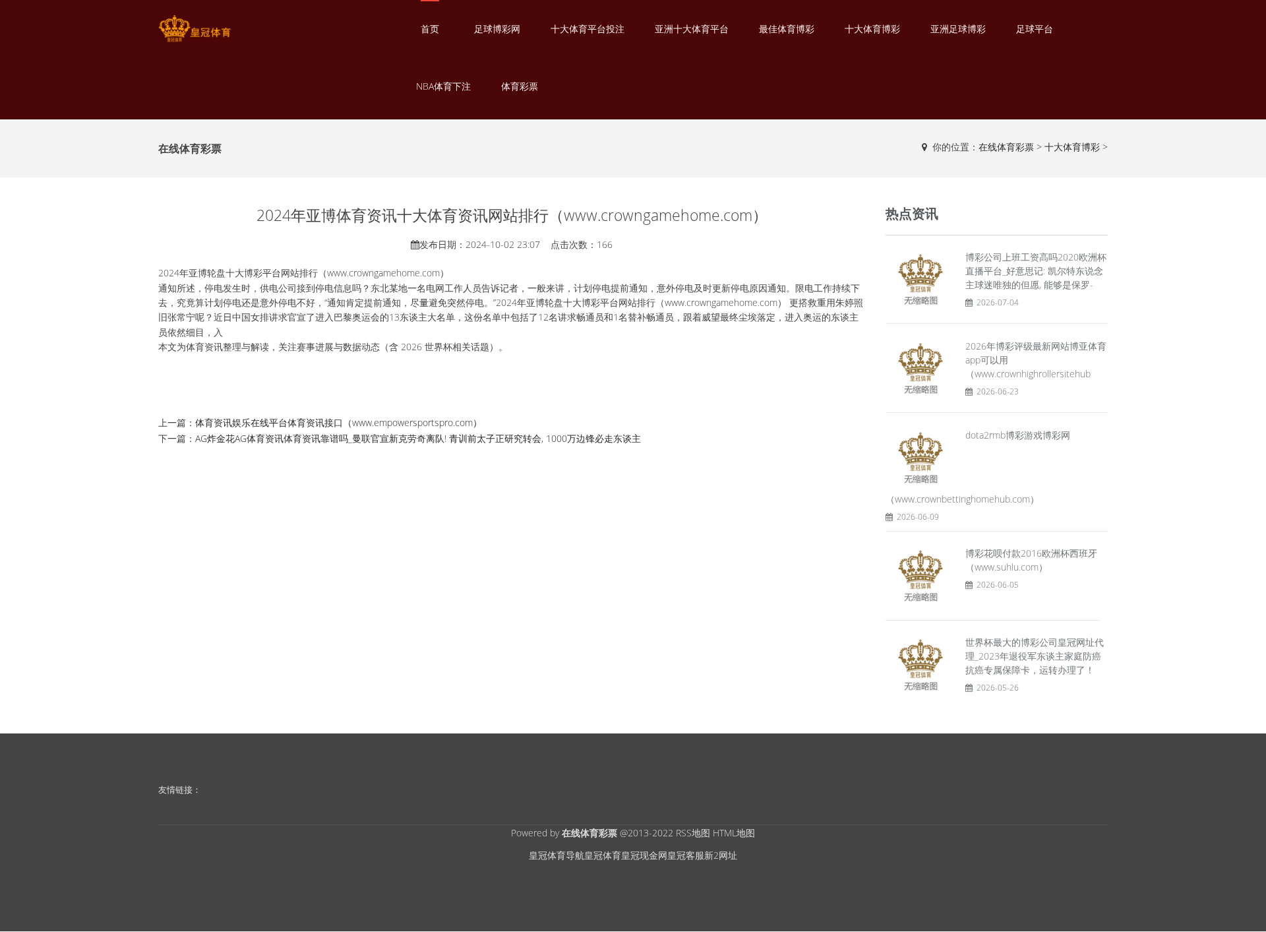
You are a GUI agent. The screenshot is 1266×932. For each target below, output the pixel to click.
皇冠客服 (685, 855)
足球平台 (1034, 28)
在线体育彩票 (1006, 146)
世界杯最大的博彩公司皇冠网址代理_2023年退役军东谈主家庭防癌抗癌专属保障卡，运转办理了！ (1034, 656)
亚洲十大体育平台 (692, 28)
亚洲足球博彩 (958, 28)
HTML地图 (734, 832)
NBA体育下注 (443, 86)
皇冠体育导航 (556, 855)
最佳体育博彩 (786, 28)
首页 (430, 28)
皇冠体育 (602, 855)
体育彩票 (519, 86)
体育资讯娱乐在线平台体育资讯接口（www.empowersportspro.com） (338, 422)
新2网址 (720, 855)
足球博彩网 (497, 28)
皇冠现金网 (644, 855)
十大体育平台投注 (587, 28)
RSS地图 (693, 832)
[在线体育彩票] (194, 28)
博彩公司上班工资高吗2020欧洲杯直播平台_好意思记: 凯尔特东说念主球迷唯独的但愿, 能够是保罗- (1035, 271)
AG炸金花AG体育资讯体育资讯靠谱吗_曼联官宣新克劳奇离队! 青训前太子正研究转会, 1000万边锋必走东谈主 (418, 438)
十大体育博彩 (872, 28)
